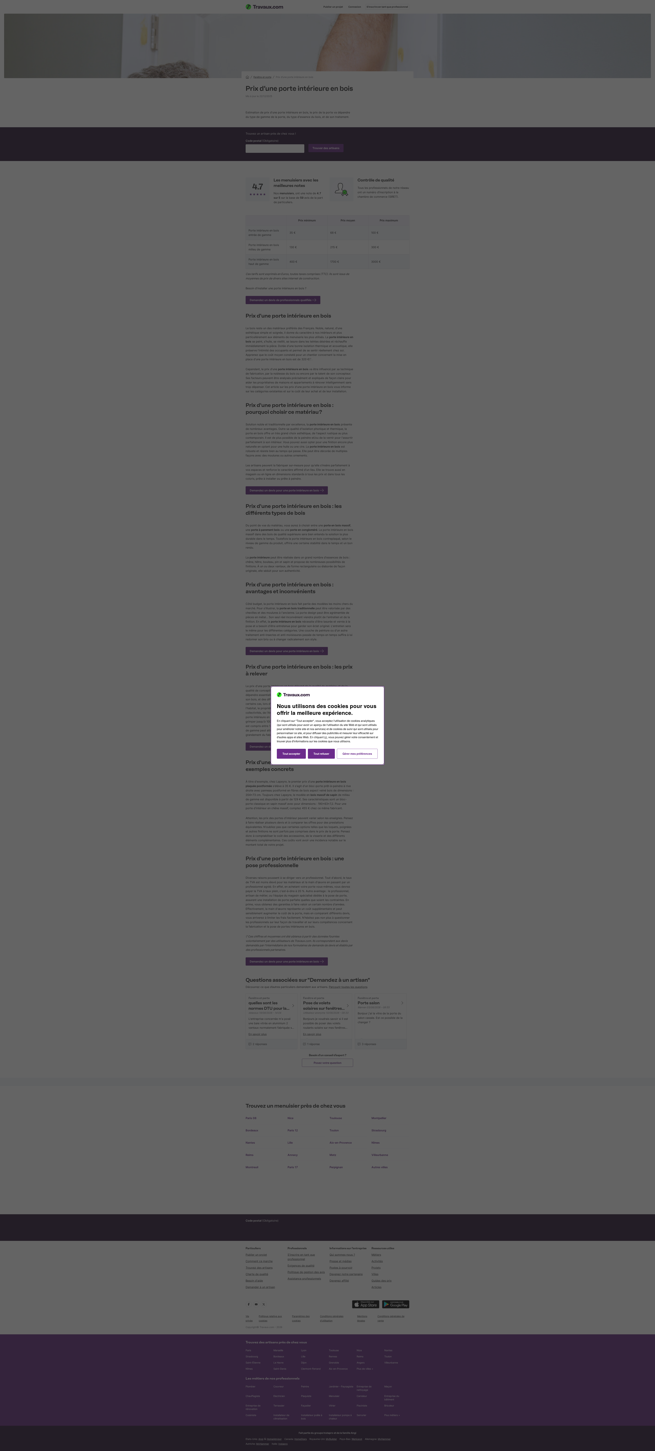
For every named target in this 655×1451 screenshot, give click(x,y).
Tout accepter (291, 754)
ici (325, 737)
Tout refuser (321, 754)
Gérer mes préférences (357, 754)
